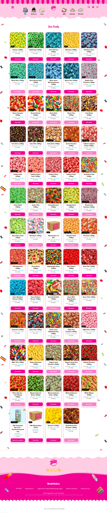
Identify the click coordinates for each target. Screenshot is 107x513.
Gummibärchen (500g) (53, 206)
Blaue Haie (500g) (18, 80)
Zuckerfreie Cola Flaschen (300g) (71, 426)
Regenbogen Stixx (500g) (53, 267)
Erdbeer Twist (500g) (71, 175)
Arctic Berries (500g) (53, 51)
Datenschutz (85, 489)
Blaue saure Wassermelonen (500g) (53, 82)
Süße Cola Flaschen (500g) (71, 330)
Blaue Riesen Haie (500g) (36, 81)
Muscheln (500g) (36, 236)
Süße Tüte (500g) (18, 362)
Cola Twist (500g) (53, 144)
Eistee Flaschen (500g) (71, 145)
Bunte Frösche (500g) (35, 114)
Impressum (29, 489)
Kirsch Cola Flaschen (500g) (89, 206)
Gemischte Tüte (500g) (89, 175)
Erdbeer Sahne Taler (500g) (36, 175)
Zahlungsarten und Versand (53, 493)
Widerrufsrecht (71, 489)
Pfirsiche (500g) (89, 236)
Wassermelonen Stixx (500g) (53, 394)
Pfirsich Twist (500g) (71, 237)
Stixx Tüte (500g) (35, 329)
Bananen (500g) (71, 50)
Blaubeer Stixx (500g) (89, 51)
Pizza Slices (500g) (36, 267)
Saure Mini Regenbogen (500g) (71, 299)
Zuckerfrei (72, 14)
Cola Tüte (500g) (36, 144)
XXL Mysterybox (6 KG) (35, 426)
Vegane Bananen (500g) (35, 363)
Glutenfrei (80, 14)
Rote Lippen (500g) (71, 267)
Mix (25, 14)
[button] (12, 7)
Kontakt (19, 488)
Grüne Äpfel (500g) (18, 206)
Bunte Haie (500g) (53, 114)
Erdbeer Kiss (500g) (18, 175)
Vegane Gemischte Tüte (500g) (71, 363)
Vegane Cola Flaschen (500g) (53, 363)
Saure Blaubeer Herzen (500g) (18, 298)
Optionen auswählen (17, 440)
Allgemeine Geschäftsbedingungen (50, 489)
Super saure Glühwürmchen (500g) (53, 331)
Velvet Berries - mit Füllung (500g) (17, 395)
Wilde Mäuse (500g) (89, 394)
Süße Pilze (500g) (89, 329)
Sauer (42, 14)
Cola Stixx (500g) (18, 144)
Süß (64, 14)
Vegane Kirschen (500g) (89, 363)
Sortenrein (34, 14)
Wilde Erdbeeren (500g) (71, 394)
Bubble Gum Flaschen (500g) (89, 81)
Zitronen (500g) (53, 425)
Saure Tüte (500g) (89, 297)
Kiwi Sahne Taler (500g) (18, 237)
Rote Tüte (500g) (89, 266)
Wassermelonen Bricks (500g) (35, 394)
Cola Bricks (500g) (89, 114)
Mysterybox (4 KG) (53, 237)
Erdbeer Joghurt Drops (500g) (89, 145)
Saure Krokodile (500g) (53, 298)
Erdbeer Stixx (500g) (53, 175)
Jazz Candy (50, 509)
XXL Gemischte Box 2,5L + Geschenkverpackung (18, 428)
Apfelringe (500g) (35, 50)
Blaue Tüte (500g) (71, 80)
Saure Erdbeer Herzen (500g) (35, 298)
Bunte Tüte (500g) (71, 114)
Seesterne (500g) (18, 329)
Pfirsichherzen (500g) (18, 267)
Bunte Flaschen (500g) (18, 114)
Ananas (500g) (18, 50)
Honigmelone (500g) (71, 206)
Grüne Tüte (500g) (35, 206)
